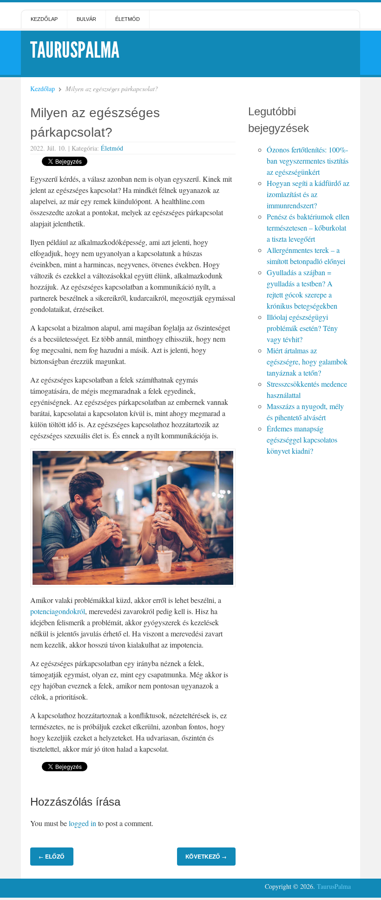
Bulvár (86, 19)
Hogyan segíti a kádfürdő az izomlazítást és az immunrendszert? (308, 194)
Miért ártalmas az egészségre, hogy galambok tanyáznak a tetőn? (307, 361)
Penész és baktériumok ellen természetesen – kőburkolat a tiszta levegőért (308, 228)
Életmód (127, 19)
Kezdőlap (44, 19)
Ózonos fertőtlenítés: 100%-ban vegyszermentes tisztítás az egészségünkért (307, 161)
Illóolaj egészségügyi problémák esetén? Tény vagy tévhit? (302, 328)
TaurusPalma (74, 50)
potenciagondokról (57, 611)
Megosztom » (113, 160)
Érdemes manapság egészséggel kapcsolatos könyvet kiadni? (302, 440)
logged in (82, 823)
